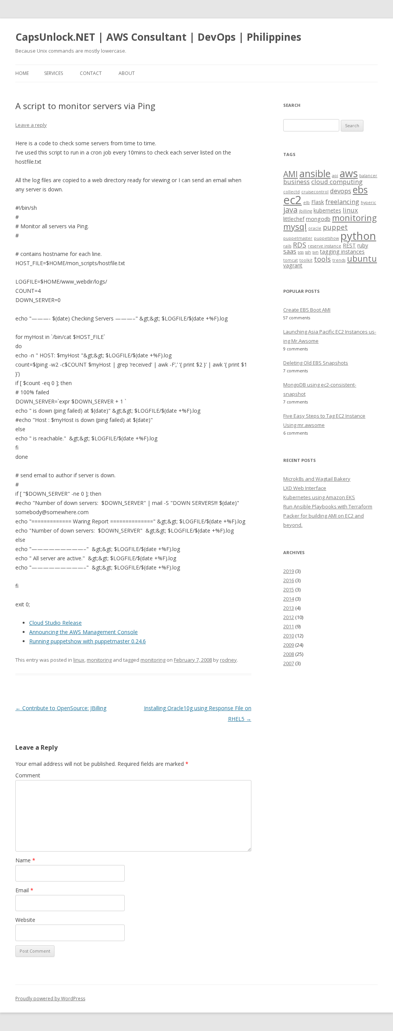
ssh (308, 252)
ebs (360, 189)
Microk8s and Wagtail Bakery (316, 478)
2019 (288, 571)
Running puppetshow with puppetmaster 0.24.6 (87, 641)
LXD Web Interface (304, 488)
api (335, 175)
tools (322, 259)
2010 (288, 635)
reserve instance (324, 246)
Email (24, 890)
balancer (368, 175)
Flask (317, 202)
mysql (295, 226)
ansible (314, 173)
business (296, 181)
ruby (362, 245)
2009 (288, 644)
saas (289, 251)
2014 (288, 598)
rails (287, 246)
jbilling (305, 211)
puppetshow (326, 238)
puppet (335, 227)
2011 (288, 626)
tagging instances (342, 251)
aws (349, 173)
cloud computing (337, 181)
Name (25, 860)
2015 (288, 589)
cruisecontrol (315, 191)
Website (25, 919)
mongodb (318, 218)
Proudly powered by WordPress (50, 998)
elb (306, 202)
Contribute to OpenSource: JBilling (60, 708)
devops (340, 190)
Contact (91, 73)
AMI (290, 173)
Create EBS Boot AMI (306, 309)
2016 (288, 580)
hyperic (368, 202)
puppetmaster (297, 238)
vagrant (292, 265)
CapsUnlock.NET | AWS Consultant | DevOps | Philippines (158, 37)
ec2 (292, 200)
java (290, 209)
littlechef (293, 218)
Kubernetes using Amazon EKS (319, 497)
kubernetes (327, 210)
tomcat (290, 260)
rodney (228, 659)
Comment (27, 775)
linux (78, 659)
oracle (314, 228)
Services (53, 73)
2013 (288, 607)
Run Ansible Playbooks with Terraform (327, 506)
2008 (288, 654)
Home (22, 73)
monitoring (99, 659)
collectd (291, 191)
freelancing (342, 201)
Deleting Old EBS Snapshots (315, 362)
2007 (288, 663)
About (127, 73)
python (358, 235)
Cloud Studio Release (55, 622)
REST (349, 245)
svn (315, 252)
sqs (301, 252)
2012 (288, 617)
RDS (299, 244)
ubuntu (362, 258)
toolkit (305, 260)
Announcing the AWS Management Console (83, 632)
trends (338, 260)
